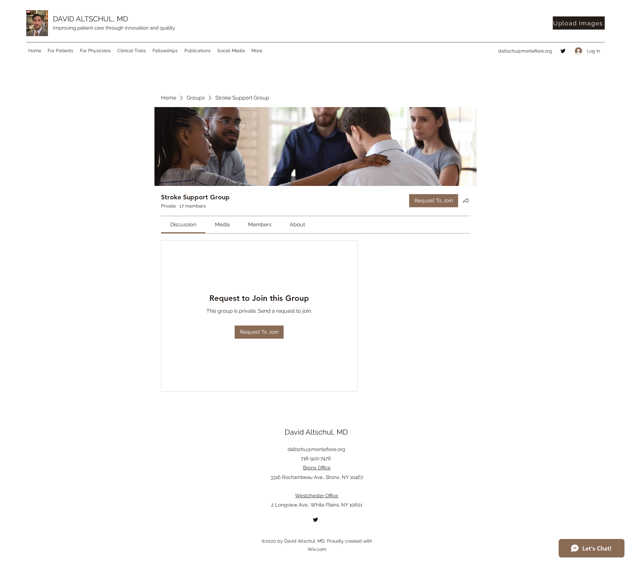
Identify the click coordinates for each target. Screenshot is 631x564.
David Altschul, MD (316, 432)
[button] (60, 50)
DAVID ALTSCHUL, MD (90, 18)
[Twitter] (563, 51)
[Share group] (466, 200)
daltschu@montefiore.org (525, 51)
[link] (183, 224)
